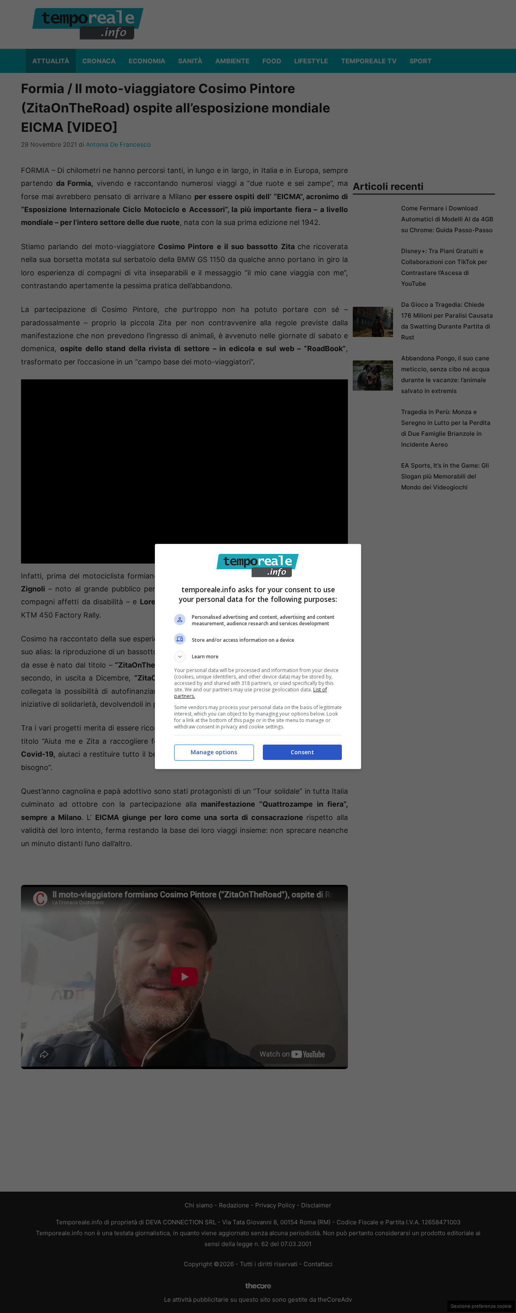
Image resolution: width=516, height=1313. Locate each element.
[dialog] (258, 656)
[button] (258, 656)
